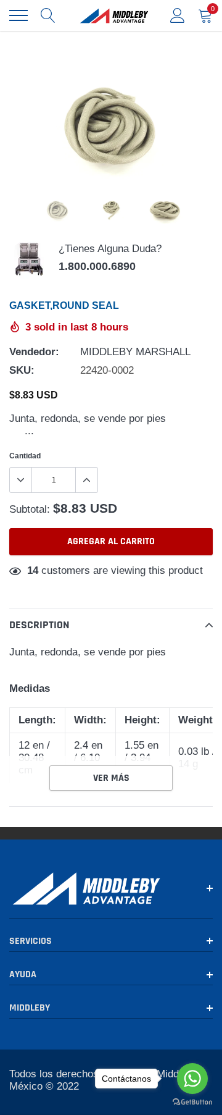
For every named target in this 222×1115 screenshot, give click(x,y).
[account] (177, 15)
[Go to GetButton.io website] (192, 1102)
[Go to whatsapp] (192, 1078)
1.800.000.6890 (97, 266)
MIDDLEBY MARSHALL (135, 352)
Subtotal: (29, 509)
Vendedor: (34, 352)
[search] (48, 15)
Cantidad (25, 455)
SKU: (22, 370)
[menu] (18, 15)
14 (32, 570)
